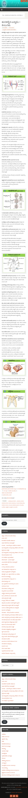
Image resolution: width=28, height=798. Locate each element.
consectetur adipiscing (21, 787)
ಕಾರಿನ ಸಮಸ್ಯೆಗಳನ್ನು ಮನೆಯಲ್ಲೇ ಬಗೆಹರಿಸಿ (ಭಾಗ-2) (12, 615)
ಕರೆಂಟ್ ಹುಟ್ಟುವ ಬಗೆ (6, 581)
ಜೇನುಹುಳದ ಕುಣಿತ (6, 639)
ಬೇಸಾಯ (3, 758)
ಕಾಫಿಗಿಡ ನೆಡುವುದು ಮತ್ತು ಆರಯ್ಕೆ (8, 653)
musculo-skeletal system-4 (14, 505)
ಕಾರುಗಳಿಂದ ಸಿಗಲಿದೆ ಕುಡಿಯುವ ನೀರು (9, 641)
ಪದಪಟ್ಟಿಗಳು (4, 753)
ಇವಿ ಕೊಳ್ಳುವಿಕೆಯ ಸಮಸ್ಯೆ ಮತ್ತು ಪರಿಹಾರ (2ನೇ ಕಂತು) (12, 547)
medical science (5, 505)
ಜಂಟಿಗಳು (3, 507)
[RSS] (27, 1)
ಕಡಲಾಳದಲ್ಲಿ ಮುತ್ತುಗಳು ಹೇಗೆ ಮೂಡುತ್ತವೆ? (10, 605)
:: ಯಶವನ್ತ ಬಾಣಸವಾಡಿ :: (12, 501)
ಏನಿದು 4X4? (4, 538)
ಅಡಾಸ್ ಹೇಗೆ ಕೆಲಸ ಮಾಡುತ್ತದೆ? (8, 543)
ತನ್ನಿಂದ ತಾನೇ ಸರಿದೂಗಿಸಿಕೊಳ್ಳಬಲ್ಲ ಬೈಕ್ (10, 636)
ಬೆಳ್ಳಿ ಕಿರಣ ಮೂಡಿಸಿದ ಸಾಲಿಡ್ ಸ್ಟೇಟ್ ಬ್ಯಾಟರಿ (10, 603)
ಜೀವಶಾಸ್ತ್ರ (4, 748)
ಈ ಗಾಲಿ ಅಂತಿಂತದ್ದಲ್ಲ (6, 576)
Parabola (13, 792)
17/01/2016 (11, 27)
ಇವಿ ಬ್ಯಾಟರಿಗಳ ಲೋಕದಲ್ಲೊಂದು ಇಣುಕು (10, 583)
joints (23, 503)
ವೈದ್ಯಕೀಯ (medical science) (8, 772)
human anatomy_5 (12, 503)
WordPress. (20, 792)
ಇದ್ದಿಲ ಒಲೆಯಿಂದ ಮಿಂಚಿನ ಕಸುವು (9, 535)
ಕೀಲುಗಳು (22, 505)
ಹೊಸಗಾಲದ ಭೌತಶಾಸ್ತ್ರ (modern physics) (11, 775)
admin (5, 27)
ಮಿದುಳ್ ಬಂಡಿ (5, 646)
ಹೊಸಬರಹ (9, 498)
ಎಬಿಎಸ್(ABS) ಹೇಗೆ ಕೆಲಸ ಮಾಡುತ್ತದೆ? (9, 562)
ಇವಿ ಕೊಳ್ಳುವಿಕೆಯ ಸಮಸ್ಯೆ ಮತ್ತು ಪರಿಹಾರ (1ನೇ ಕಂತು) (12, 552)
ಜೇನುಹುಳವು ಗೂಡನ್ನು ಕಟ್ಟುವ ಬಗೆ (9, 634)
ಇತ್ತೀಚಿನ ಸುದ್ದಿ (4, 739)
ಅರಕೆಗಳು (4, 734)
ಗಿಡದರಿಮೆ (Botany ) (6, 744)
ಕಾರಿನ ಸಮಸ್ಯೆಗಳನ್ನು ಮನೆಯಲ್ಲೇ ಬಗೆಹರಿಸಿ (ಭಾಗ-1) (12, 617)
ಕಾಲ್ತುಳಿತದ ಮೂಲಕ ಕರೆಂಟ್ (7, 591)
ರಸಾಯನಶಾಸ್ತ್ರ (5, 768)
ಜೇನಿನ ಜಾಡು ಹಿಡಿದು (6, 648)
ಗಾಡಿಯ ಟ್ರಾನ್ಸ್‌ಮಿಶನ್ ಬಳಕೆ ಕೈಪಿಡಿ (9, 571)
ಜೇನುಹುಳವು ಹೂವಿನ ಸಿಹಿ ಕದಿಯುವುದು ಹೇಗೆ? (11, 619)
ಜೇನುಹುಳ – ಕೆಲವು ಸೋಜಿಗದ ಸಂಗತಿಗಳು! (10, 612)
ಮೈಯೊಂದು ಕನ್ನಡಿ (5, 550)
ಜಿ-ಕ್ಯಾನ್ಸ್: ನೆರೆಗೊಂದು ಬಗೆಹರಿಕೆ (8, 600)
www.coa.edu (12, 490)
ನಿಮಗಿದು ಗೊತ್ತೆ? (5, 751)
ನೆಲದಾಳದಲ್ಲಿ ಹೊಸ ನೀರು (7, 555)
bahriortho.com (7, 495)
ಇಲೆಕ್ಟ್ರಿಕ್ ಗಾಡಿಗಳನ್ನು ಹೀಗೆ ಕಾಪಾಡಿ (9, 593)
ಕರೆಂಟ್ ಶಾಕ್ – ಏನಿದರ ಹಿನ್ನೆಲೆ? (8, 559)
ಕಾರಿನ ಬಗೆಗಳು (5, 564)
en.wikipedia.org (21, 488)
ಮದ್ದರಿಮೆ (7, 507)
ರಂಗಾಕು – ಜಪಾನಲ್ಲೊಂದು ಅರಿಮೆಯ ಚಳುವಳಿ (11, 545)
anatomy (18, 501)
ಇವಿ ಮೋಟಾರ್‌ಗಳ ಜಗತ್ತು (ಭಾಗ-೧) (9, 579)
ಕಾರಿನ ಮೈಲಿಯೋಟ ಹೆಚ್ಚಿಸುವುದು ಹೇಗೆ (9, 622)
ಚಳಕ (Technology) (6, 746)
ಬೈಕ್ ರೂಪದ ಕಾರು (5, 631)
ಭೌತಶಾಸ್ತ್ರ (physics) (6, 760)
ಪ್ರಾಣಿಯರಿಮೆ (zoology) (7, 756)
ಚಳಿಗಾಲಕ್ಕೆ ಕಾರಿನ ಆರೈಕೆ (6, 598)
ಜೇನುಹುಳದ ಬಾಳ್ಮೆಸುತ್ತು (6, 643)
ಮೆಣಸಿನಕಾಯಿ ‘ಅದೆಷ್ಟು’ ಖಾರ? (8, 588)
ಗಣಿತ (3, 741)
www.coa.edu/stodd (7, 493)
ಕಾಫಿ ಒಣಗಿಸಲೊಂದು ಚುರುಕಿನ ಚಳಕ (9, 595)
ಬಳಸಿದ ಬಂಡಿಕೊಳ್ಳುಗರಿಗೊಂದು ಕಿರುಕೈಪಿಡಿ (10, 607)
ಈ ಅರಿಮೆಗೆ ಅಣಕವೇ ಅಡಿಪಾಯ (8, 540)
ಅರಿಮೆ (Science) (5, 736)
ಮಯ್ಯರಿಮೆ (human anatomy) (9, 29)
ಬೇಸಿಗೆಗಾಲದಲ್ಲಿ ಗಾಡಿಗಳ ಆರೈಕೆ (8, 627)
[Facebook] (22, 1)
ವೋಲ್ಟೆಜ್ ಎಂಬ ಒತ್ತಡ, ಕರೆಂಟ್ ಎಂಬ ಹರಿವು (11, 574)
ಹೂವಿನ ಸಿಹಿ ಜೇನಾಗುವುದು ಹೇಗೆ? (8, 624)
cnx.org (5, 490)
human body (19, 503)
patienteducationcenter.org (9, 488)
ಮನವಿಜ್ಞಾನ (4, 763)
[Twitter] (24, 1)
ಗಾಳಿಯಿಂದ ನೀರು (5, 586)
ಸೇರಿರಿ (4, 523)
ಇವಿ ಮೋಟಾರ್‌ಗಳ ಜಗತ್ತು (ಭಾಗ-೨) (9, 569)
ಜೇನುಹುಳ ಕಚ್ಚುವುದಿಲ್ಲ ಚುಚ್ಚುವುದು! (9, 629)
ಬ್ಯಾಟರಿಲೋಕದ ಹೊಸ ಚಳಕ (7, 651)
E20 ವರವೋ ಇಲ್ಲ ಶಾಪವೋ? (8, 557)
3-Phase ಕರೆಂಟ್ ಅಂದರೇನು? (8, 567)
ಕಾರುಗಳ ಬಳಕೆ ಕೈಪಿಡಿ (6, 610)
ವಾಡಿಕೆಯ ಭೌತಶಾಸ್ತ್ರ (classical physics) (10, 770)
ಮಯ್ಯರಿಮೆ (11, 507)
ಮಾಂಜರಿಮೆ (15, 507)
